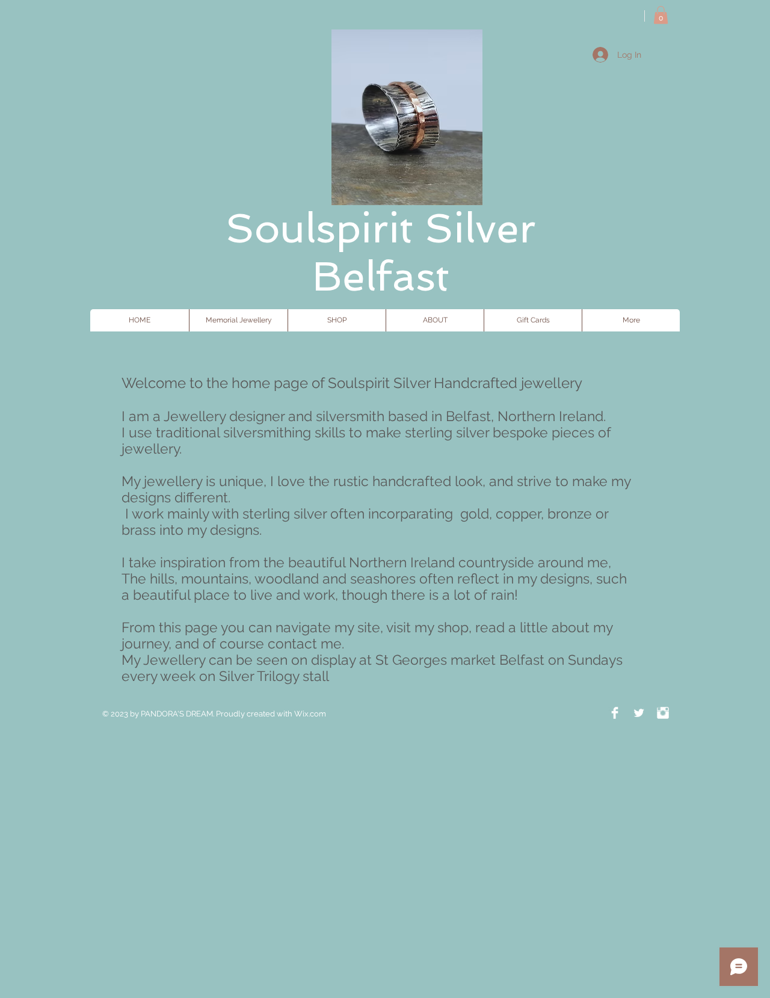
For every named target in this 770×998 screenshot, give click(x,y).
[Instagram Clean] (663, 713)
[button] (660, 15)
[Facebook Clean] (615, 713)
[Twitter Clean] (639, 713)
